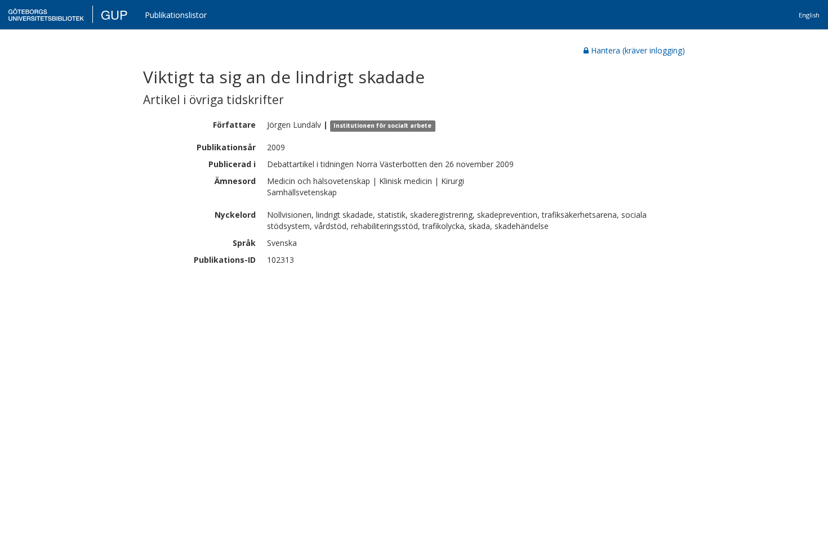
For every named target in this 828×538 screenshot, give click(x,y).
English (809, 15)
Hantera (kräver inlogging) (638, 50)
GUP (114, 14)
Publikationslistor (176, 15)
